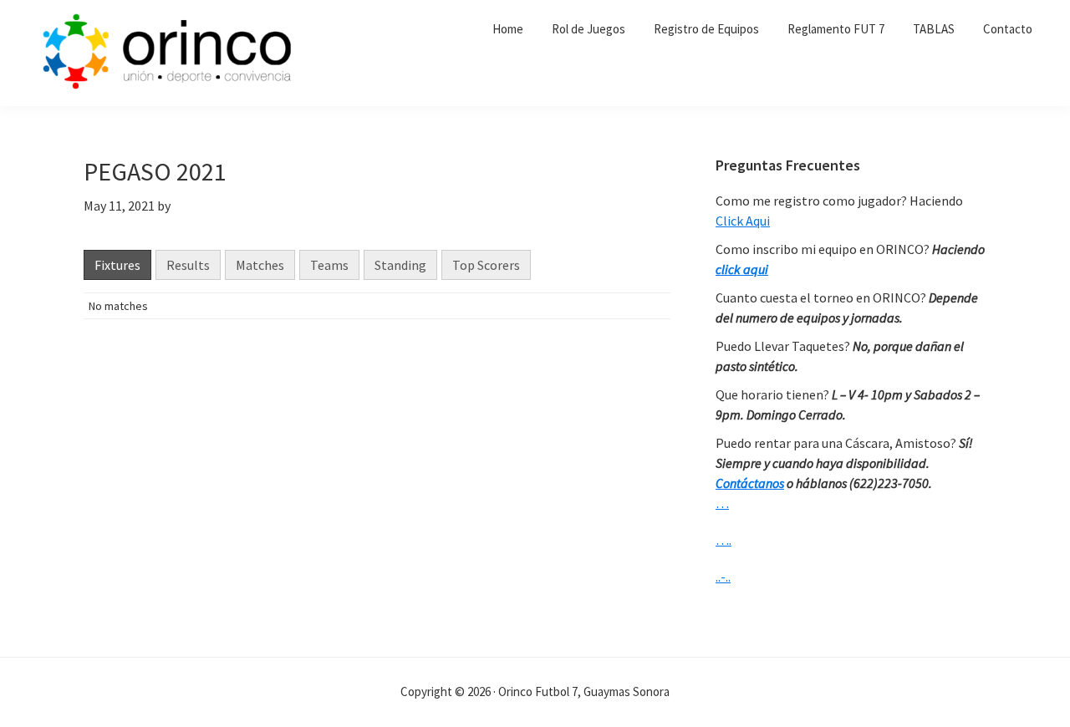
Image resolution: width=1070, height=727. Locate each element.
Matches (260, 265)
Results (188, 265)
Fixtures (117, 265)
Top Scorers (486, 265)
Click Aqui (743, 220)
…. (723, 539)
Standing (400, 265)
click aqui (742, 269)
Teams (329, 265)
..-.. (723, 576)
